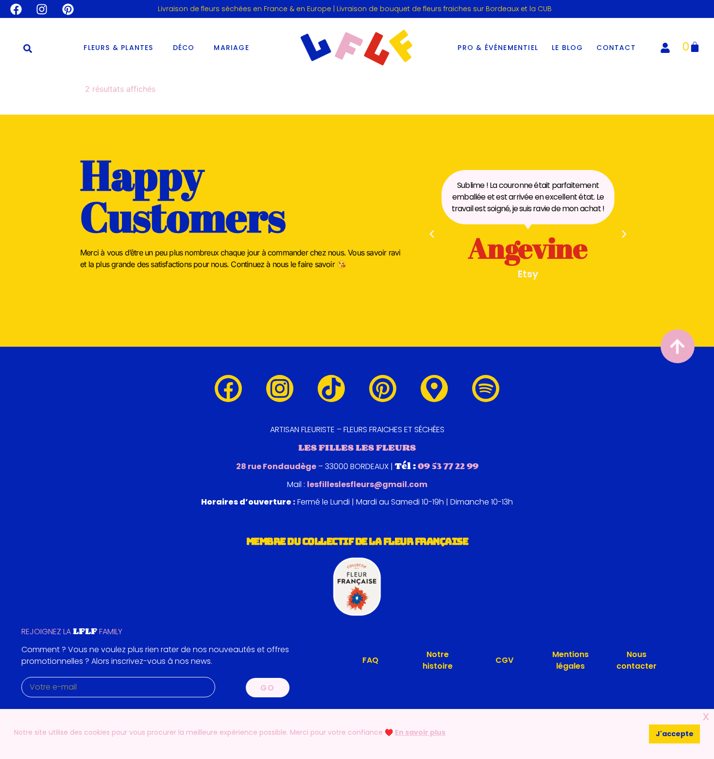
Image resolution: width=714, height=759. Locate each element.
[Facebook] (16, 9)
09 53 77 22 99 (448, 465)
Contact (615, 47)
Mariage (231, 47)
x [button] (706, 716)
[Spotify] (485, 388)
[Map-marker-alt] (434, 388)
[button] (27, 48)
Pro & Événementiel (498, 47)
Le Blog (567, 47)
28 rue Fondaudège (276, 466)
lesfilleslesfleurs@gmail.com (367, 484)
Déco (184, 47)
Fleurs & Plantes (118, 47)
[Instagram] (42, 9)
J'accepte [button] (675, 734)
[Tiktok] (331, 388)
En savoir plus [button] (420, 732)
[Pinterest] (68, 9)
